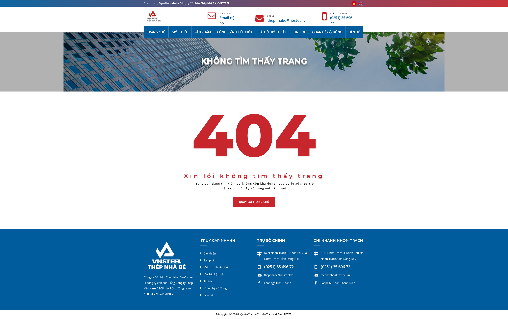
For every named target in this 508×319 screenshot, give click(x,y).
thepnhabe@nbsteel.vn (287, 20)
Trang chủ (157, 32)
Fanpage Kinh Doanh (277, 283)
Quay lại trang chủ (254, 202)
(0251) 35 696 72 (279, 266)
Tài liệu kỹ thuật (272, 32)
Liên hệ (354, 32)
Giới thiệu (180, 32)
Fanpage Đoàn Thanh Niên (338, 283)
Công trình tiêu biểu (234, 32)
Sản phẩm (202, 32)
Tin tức (299, 32)
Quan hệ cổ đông (327, 32)
